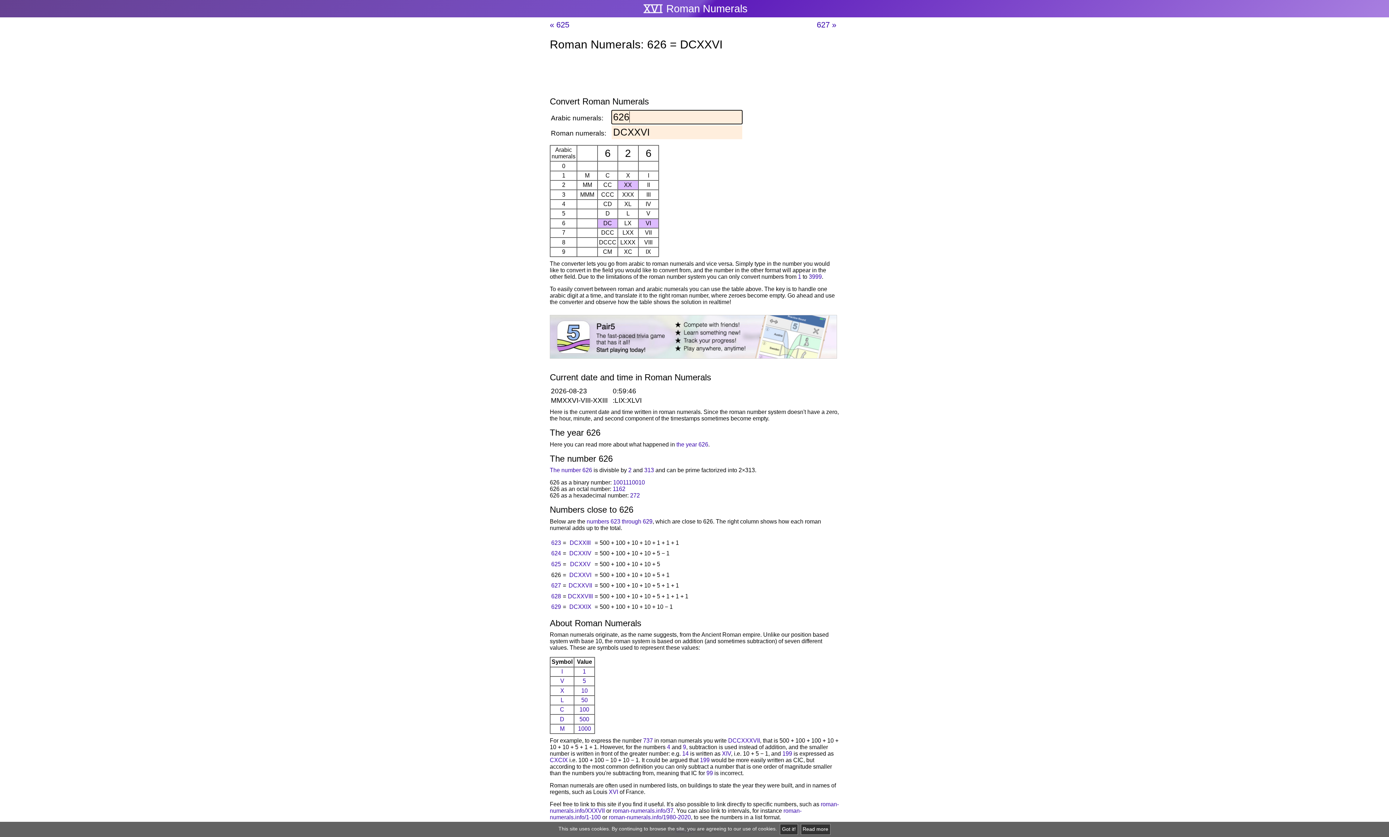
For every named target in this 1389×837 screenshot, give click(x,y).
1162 (619, 489)
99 (709, 773)
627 (556, 585)
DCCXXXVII (744, 741)
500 (584, 719)
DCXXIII (580, 543)
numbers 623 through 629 (620, 521)
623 (556, 543)
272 (635, 495)
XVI (613, 792)
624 (556, 553)
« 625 (559, 24)
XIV (726, 754)
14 (685, 754)
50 (584, 700)
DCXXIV (580, 553)
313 (649, 470)
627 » (826, 24)
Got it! (789, 829)
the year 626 (692, 444)
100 (584, 709)
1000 (584, 729)
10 (584, 691)
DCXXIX (580, 607)
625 (556, 564)
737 (648, 741)
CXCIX (559, 760)
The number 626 (571, 470)
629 (556, 607)
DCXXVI (580, 575)
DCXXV (580, 564)
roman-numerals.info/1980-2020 (650, 817)
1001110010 (629, 482)
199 (787, 754)
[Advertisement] (694, 75)
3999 (815, 277)
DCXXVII (580, 585)
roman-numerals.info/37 (643, 811)
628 (556, 596)
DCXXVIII (580, 596)
